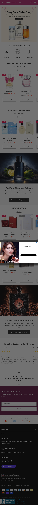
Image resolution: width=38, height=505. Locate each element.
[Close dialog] (37, 242)
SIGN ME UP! (28, 255)
